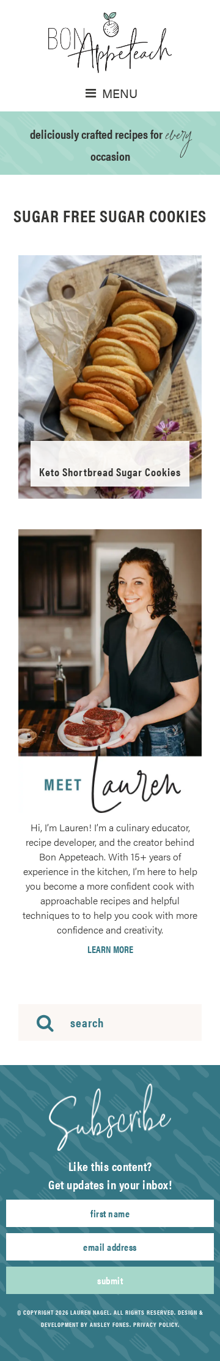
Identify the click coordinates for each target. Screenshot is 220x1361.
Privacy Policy (155, 1324)
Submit (110, 1280)
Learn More (110, 949)
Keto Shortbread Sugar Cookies (110, 471)
